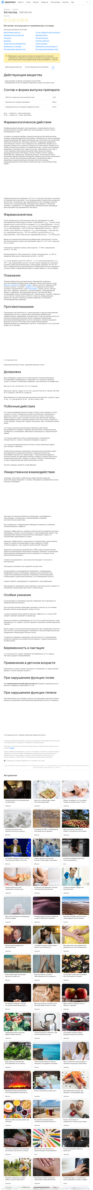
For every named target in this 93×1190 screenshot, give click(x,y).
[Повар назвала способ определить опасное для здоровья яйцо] (17, 881)
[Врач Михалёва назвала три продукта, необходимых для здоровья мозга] (75, 1084)
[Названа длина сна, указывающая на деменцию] (17, 794)
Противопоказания (42, 38)
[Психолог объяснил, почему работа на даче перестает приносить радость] (17, 1171)
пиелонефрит (32, 289)
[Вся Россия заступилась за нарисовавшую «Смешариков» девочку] (46, 1142)
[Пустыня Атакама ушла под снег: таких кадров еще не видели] (75, 910)
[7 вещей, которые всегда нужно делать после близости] (46, 939)
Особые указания (41, 43)
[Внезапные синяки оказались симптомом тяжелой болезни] (46, 1171)
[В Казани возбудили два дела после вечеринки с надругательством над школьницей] (75, 852)
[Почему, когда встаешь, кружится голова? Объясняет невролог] (46, 910)
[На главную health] (10, 2)
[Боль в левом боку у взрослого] (46, 1084)
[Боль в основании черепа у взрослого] (75, 1142)
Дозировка (7, 41)
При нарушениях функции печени (47, 49)
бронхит (7, 285)
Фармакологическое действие (14, 35)
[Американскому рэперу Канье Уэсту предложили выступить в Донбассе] (17, 1084)
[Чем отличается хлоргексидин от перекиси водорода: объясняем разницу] (75, 1055)
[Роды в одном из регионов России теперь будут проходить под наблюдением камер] (46, 852)
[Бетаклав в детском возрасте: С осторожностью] (14, 20)
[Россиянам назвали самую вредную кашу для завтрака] (75, 1026)
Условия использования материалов (49, 1188)
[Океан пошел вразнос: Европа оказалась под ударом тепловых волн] (46, 1055)
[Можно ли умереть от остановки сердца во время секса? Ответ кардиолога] (75, 794)
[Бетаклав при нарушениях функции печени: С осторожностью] (18, 20)
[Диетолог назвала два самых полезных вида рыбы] (46, 794)
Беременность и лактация (12, 46)
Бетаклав (15, 9)
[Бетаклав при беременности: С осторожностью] (5, 20)
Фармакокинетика (41, 35)
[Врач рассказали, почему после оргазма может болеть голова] (46, 997)
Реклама (15, 1188)
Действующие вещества (12, 32)
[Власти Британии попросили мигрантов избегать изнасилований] (17, 968)
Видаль (12, 748)
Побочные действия (42, 41)
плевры (29, 285)
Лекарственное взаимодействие (15, 43)
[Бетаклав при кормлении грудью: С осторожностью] (9, 20)
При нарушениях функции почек (15, 49)
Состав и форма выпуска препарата (48, 32)
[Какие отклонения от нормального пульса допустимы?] (75, 1113)
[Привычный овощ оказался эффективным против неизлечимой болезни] (17, 1026)
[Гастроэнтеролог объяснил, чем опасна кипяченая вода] (46, 1026)
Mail (3, 1188)
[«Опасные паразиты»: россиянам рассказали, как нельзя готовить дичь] (17, 1142)
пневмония (15, 285)
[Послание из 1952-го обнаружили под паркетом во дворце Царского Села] (46, 823)
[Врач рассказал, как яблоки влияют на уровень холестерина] (75, 823)
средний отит (30, 287)
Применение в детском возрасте (46, 46)
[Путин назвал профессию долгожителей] (17, 939)
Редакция (35, 1188)
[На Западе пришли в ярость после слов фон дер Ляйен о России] (17, 852)
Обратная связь (64, 1188)
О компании (8, 1188)
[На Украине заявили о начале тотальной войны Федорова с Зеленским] (17, 997)
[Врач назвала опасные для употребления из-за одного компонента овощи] (17, 1055)
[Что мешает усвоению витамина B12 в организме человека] (75, 968)
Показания (7, 38)
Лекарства (7, 9)
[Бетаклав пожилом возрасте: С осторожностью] (26, 20)
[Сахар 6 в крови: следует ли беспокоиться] (75, 881)
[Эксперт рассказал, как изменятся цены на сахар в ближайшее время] (17, 823)
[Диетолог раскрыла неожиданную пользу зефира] (17, 910)
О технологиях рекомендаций (78, 1188)
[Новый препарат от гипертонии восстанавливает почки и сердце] (75, 1171)
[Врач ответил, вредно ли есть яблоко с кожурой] (75, 997)
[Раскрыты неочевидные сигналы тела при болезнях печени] (46, 881)
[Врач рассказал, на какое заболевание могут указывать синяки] (46, 968)
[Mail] (2, 2)
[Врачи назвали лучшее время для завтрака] (17, 1113)
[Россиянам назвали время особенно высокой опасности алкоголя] (46, 1113)
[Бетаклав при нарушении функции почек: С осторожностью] (22, 20)
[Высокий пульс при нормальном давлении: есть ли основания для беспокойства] (75, 939)
